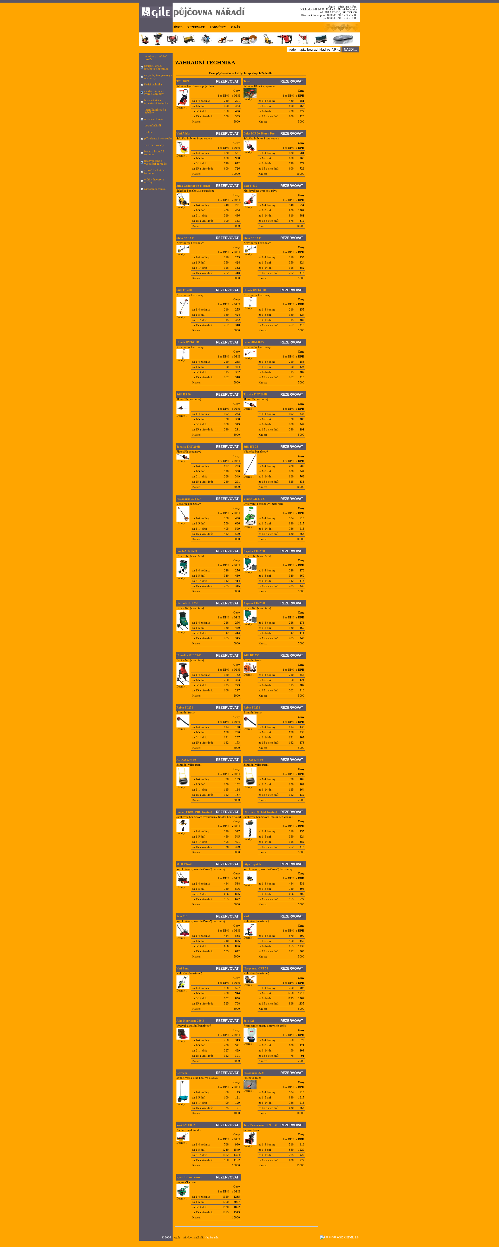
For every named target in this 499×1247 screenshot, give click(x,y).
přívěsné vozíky (154, 145)
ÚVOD (178, 27)
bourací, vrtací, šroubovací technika (156, 67)
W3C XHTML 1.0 (348, 1237)
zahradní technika (155, 188)
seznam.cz (193, 1242)
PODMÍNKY (218, 27)
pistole (149, 132)
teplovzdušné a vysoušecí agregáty (155, 162)
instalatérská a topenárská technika (156, 102)
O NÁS (235, 27)
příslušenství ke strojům (158, 138)
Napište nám (212, 1237)
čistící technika (153, 84)
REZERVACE (196, 27)
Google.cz (179, 1242)
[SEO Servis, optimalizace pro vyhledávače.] (328, 1236)
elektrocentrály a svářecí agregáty (154, 92)
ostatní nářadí (153, 125)
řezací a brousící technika (154, 153)
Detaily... (181, 107)
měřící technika (153, 119)
